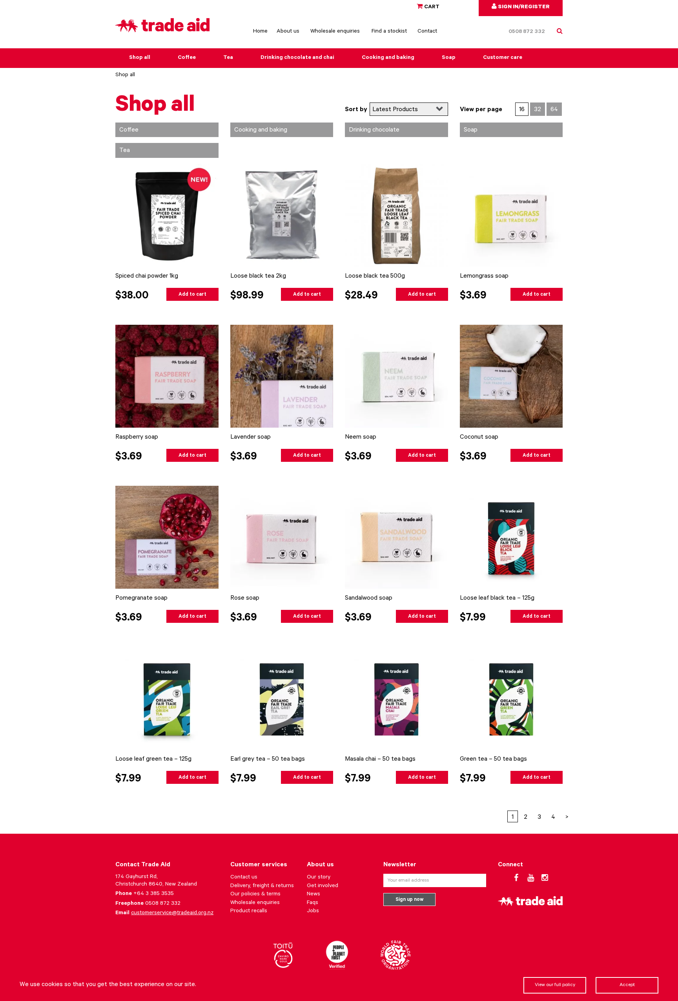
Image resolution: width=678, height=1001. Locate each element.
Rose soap (244, 598)
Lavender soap (250, 437)
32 (537, 109)
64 (554, 109)
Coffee (187, 58)
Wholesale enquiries (335, 32)
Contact (427, 32)
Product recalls (248, 911)
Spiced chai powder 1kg (146, 276)
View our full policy (555, 985)
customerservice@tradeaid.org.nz (172, 913)
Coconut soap (479, 437)
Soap (449, 58)
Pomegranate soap (141, 598)
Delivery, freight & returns (262, 886)
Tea (228, 58)
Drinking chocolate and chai (297, 58)
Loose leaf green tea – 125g (153, 759)
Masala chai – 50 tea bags (380, 759)
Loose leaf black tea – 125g (497, 598)
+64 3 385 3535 (153, 894)
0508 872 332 (526, 32)
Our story (318, 878)
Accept (627, 985)
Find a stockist (389, 32)
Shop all (139, 58)
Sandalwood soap (368, 598)
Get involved (322, 886)
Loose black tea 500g (375, 276)
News (313, 894)
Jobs (313, 911)
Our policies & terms (255, 894)
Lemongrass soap (484, 276)
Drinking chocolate (374, 130)
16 (522, 109)
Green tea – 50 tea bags (493, 759)
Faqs (312, 903)
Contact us (243, 878)
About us (288, 32)
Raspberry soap (136, 437)
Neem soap (360, 437)
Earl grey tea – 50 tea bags (267, 759)
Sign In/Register (523, 7)
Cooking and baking (388, 58)
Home (260, 32)
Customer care (502, 58)
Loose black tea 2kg (258, 276)
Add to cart (192, 295)
